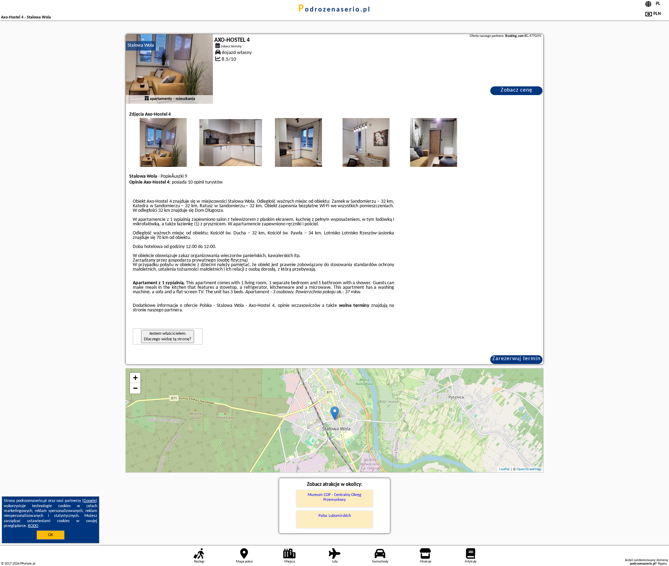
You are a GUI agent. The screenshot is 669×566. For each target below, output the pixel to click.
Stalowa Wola (141, 45)
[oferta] (147, 99)
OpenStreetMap (529, 469)
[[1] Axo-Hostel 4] (169, 69)
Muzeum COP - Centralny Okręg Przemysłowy (334, 497)
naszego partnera (164, 310)
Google (90, 501)
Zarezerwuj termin (516, 359)
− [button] (135, 388)
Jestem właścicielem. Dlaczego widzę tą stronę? (167, 336)
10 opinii (196, 182)
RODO (33, 526)
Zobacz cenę (516, 90)
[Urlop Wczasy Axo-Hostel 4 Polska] (163, 149)
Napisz (662, 564)
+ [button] (135, 377)
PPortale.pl (27, 564)
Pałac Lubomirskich (334, 516)
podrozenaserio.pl (334, 9)
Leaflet (504, 469)
